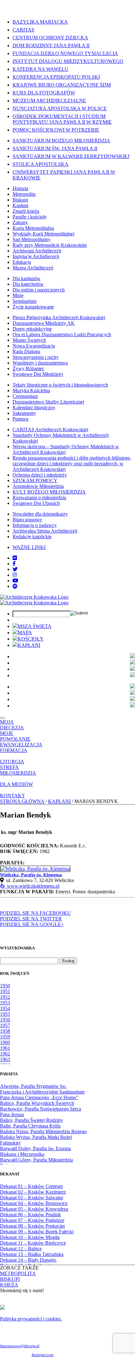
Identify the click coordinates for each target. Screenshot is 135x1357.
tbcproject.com (42, 1355)
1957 (5, 1025)
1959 (5, 1036)
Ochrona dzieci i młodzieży (40, 475)
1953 (5, 1002)
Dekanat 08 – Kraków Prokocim (32, 1226)
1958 (5, 1031)
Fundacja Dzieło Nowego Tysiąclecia (65, 53)
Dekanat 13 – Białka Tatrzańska (31, 1254)
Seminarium (24, 301)
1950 (5, 985)
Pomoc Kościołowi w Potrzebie (56, 130)
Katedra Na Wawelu (40, 69)
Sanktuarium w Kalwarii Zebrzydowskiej (71, 156)
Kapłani (20, 205)
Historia (20, 188)
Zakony (20, 222)
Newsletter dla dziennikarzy (40, 514)
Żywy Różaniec (28, 368)
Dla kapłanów (26, 278)
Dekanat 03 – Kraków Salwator (31, 1197)
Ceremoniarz (25, 396)
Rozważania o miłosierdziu (39, 497)
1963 (5, 1059)
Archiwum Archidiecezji (37, 250)
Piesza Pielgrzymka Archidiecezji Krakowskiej (59, 317)
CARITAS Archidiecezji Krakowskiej (50, 429)
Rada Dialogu (26, 351)
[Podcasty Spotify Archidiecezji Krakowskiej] (15, 586)
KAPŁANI (29, 645)
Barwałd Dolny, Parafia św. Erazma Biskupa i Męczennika (35, 1151)
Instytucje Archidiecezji (36, 256)
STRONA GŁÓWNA (22, 801)
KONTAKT (12, 795)
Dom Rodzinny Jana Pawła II (51, 45)
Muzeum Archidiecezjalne (49, 100)
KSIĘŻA (9, 1284)
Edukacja (22, 262)
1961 (5, 1048)
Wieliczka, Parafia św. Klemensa (31, 875)
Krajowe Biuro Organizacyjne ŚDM (62, 85)
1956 (5, 1019)
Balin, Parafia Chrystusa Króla (30, 1125)
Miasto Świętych (29, 340)
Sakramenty (24, 413)
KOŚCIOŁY (31, 639)
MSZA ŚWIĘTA (34, 626)
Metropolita (24, 194)
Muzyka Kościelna (31, 390)
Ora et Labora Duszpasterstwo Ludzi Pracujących (62, 334)
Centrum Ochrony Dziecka (50, 37)
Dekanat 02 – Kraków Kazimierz (33, 1192)
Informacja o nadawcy (35, 525)
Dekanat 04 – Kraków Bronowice (34, 1203)
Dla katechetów (28, 284)
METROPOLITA (18, 1273)
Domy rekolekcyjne (32, 328)
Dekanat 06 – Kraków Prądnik (30, 1214)
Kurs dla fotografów (44, 92)
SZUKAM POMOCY (35, 480)
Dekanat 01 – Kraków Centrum (31, 1186)
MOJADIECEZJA (12, 724)
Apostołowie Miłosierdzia (38, 486)
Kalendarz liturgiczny (34, 407)
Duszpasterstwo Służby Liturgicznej (48, 401)
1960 (5, 1042)
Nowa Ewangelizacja (34, 345)
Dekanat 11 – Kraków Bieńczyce (33, 1243)
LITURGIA (12, 761)
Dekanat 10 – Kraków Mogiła (30, 1237)
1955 (5, 1014)
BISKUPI (10, 1279)
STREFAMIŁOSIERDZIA (18, 770)
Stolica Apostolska (40, 164)
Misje (18, 295)
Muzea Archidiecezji (33, 267)
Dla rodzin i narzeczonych (39, 289)
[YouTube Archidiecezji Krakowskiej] (15, 580)
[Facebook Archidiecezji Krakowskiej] (14, 563)
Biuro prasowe (27, 519)
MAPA (25, 632)
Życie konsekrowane (33, 306)
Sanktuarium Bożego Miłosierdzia (61, 140)
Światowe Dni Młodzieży (38, 374)
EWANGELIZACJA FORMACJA (21, 747)
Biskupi (20, 199)
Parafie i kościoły (30, 216)
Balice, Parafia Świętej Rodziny (31, 1120)
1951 (5, 991)
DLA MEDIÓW (16, 784)
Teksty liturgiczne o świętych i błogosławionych (60, 384)
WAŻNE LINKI (29, 547)
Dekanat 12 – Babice (21, 1248)
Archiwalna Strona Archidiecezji (45, 531)
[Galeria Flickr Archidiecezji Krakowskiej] (15, 558)
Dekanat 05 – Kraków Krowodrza (34, 1209)
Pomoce (21, 418)
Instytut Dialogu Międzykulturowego (68, 61)
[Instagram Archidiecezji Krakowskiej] (15, 575)
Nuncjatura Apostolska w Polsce (60, 108)
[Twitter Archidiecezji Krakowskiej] (15, 569)
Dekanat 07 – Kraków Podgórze (32, 1220)
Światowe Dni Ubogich (36, 503)
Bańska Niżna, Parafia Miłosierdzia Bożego (43, 1131)
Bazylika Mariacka (40, 22)
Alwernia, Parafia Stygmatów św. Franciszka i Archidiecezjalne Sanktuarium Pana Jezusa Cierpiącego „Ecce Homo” (42, 1091)
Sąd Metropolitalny (32, 239)
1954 (5, 1008)
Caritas (23, 29)
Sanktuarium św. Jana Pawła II (55, 148)
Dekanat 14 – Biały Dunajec (28, 1260)
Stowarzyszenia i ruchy (36, 357)
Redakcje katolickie (32, 536)
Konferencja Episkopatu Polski (56, 77)
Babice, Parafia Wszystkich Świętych (37, 1103)
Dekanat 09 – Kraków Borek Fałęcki (36, 1231)
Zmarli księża (26, 211)
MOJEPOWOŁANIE (15, 736)
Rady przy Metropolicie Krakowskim (50, 245)
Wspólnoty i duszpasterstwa (40, 362)
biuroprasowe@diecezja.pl (19, 1346)
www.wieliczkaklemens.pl (31, 886)
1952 (5, 997)
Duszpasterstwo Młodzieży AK (44, 323)
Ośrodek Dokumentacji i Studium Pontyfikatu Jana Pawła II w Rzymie (62, 119)
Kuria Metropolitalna (33, 228)
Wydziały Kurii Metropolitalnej (43, 233)
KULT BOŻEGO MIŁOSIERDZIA (49, 492)
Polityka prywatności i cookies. (31, 1318)
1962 (5, 1053)
